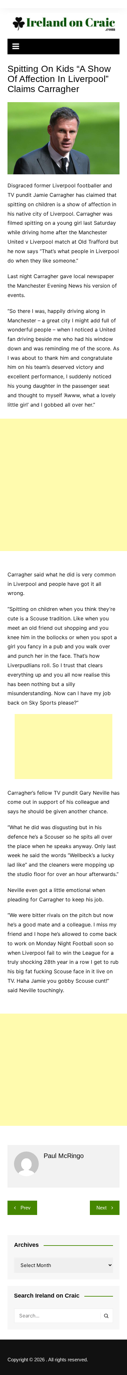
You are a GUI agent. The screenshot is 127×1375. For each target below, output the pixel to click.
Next (101, 1207)
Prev (26, 1207)
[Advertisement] (63, 485)
